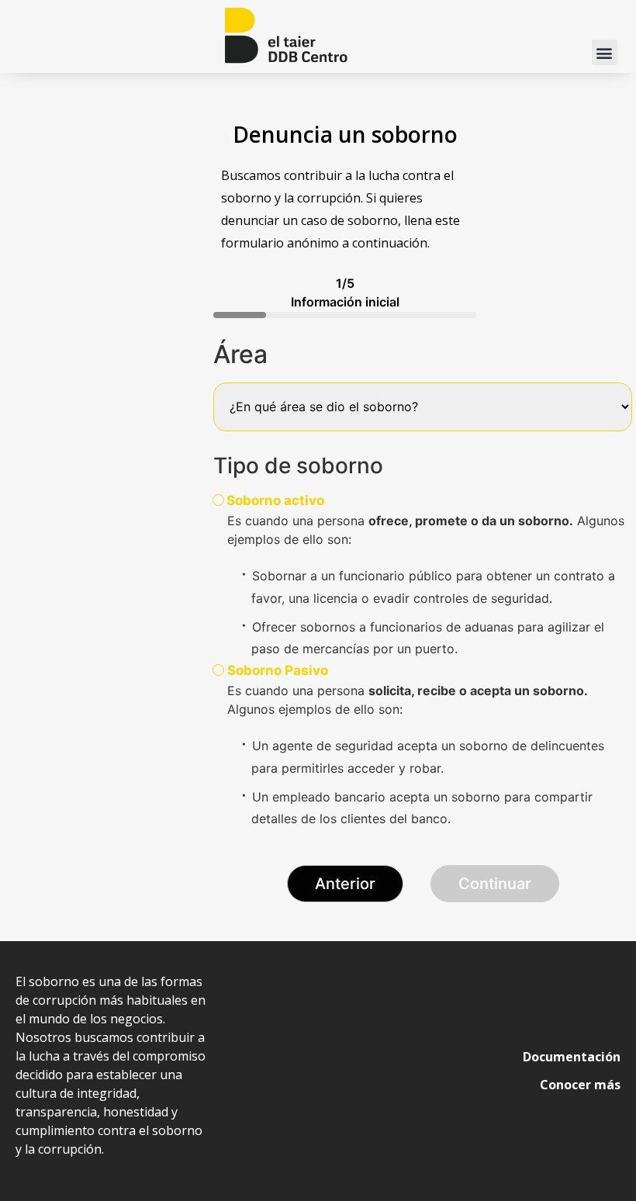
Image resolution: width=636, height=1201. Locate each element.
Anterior (345, 883)
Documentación (571, 1056)
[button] (604, 52)
